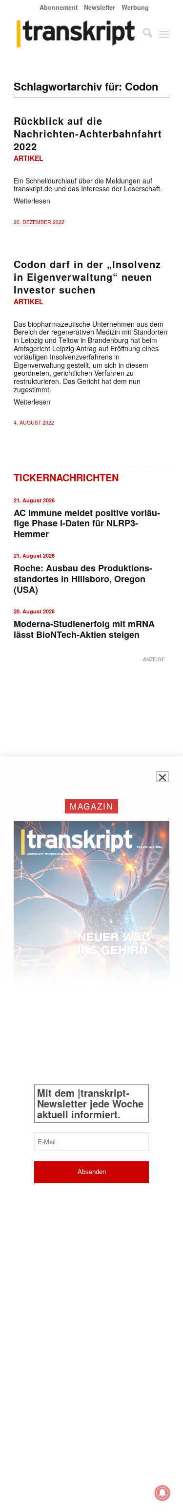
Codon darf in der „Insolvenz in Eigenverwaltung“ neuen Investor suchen (87, 276)
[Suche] (142, 33)
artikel (28, 158)
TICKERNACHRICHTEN (66, 477)
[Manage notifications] (162, 1493)
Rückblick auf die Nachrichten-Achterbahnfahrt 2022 (88, 133)
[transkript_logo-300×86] (76, 33)
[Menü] (164, 33)
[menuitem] (59, 7)
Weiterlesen (32, 200)
